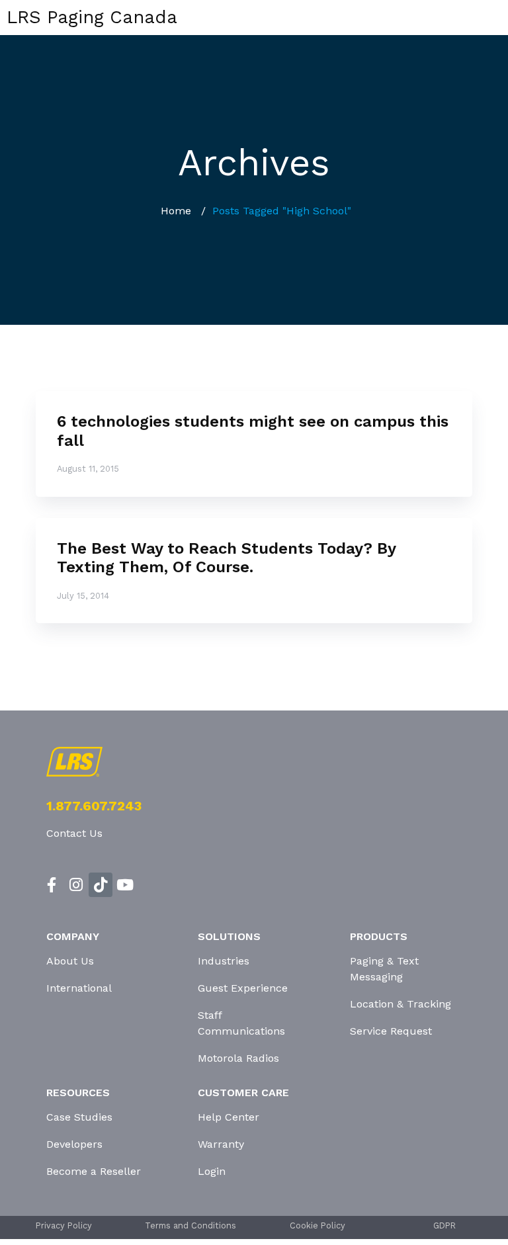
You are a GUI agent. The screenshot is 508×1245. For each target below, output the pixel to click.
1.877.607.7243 (94, 806)
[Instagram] (76, 885)
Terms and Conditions (190, 1225)
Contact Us (74, 833)
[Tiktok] (101, 885)
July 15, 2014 (83, 596)
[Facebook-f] (52, 885)
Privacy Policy (64, 1225)
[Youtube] (124, 885)
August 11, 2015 (88, 469)
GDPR (444, 1225)
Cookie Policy (317, 1225)
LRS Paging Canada (92, 17)
